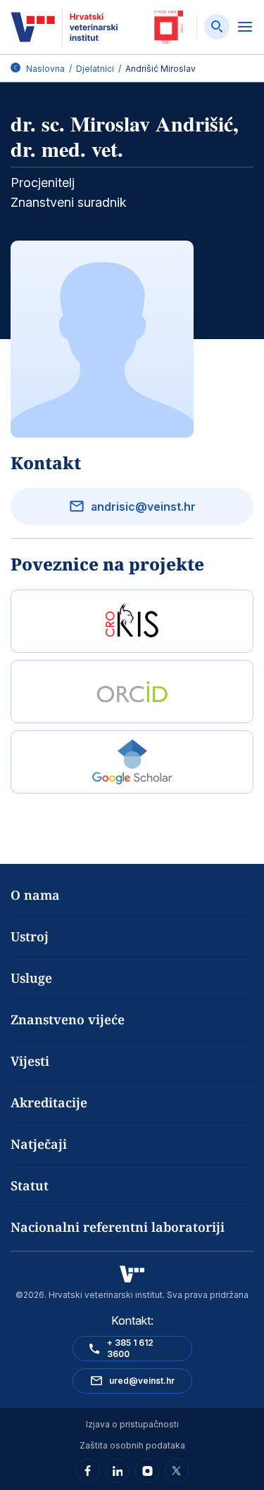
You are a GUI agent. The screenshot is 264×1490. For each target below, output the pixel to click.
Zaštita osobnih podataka (132, 1445)
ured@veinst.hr (142, 1380)
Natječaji (39, 1143)
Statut (30, 1185)
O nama (35, 894)
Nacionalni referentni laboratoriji (118, 1226)
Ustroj (30, 936)
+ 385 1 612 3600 (130, 1348)
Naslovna (45, 68)
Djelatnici (95, 68)
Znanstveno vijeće (68, 1019)
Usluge (31, 977)
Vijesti (30, 1060)
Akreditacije (49, 1102)
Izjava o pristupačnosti (132, 1424)
